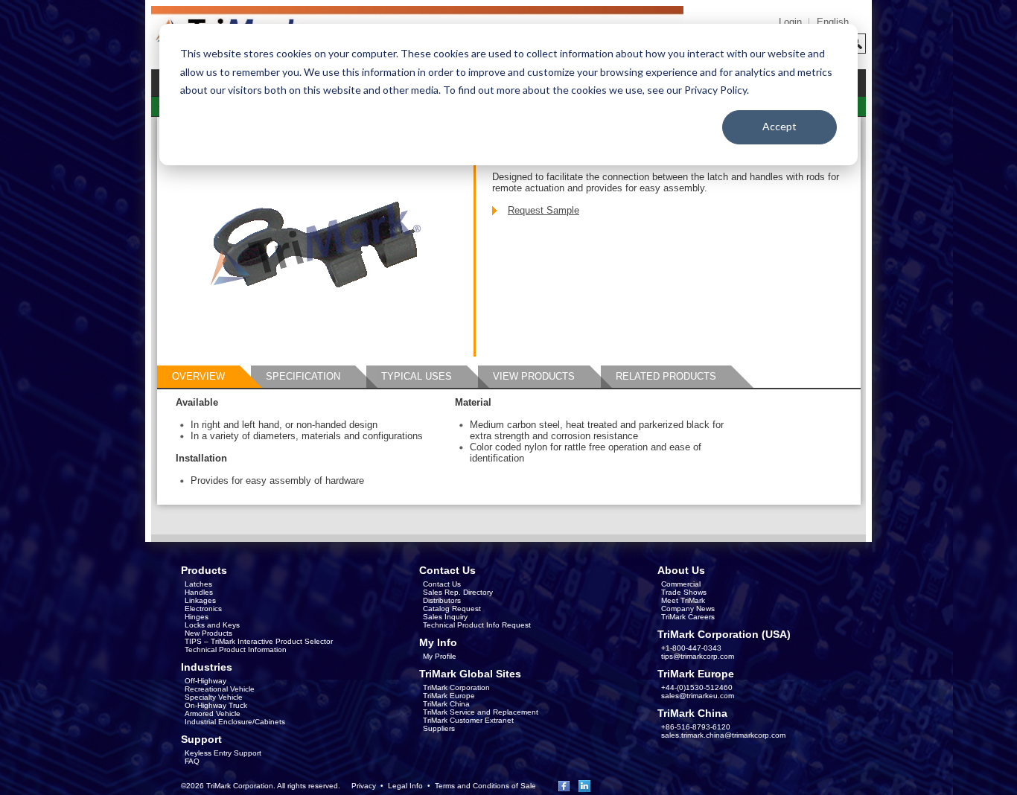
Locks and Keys (212, 625)
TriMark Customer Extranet (468, 720)
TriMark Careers (688, 617)
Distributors (442, 600)
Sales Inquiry (445, 617)
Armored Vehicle (212, 713)
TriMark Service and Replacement (480, 712)
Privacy (363, 786)
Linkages (200, 600)
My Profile (439, 656)
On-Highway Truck (216, 705)
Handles (199, 592)
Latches (198, 584)
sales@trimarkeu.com (697, 696)
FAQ (192, 761)
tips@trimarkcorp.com (697, 656)
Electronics (203, 608)
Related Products (666, 376)
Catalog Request (452, 608)
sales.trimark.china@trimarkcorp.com (723, 735)
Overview (198, 376)
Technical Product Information (236, 649)
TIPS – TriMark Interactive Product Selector (259, 641)
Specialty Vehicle (214, 697)
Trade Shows (684, 592)
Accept (779, 126)
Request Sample (543, 210)
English (833, 22)
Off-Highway (205, 681)
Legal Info (405, 786)
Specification (303, 376)
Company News (688, 608)
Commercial (681, 584)
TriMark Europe (449, 696)
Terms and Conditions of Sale (485, 786)
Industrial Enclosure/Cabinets (235, 722)
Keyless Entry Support (223, 753)
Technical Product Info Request (477, 625)
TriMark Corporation (456, 687)
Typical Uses (416, 376)
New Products (208, 633)
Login (790, 22)
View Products (534, 376)
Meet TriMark (683, 600)
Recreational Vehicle (220, 689)
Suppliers (439, 728)
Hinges (196, 617)
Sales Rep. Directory (458, 592)
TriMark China (446, 704)
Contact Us (442, 584)
